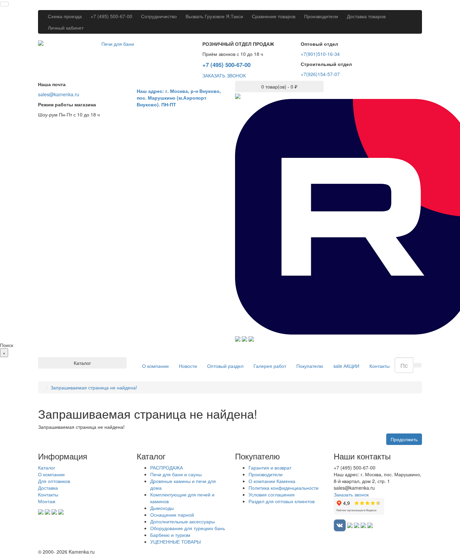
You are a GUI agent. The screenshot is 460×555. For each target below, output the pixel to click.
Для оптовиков (54, 481)
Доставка (48, 487)
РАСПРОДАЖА (166, 467)
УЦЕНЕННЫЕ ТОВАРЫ (175, 541)
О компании (155, 365)
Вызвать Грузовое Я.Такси (214, 16)
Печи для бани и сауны (176, 474)
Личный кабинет (66, 27)
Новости (188, 365)
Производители (321, 16)
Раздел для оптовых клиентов (282, 501)
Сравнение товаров (273, 16)
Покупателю (309, 365)
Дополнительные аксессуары (182, 521)
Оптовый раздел (225, 365)
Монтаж (46, 501)
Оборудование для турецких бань (187, 528)
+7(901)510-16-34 (320, 53)
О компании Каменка (272, 481)
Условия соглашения (272, 494)
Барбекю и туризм (170, 534)
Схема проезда (65, 16)
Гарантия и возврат (270, 467)
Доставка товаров (366, 16)
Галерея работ (270, 365)
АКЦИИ (346, 365)
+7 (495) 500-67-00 (111, 16)
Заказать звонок (351, 494)
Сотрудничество (159, 16)
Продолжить (404, 439)
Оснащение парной (172, 514)
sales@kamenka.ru (58, 94)
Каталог (46, 467)
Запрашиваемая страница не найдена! (94, 387)
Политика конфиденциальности (284, 487)
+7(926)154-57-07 (320, 74)
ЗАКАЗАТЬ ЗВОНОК (224, 75)
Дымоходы (162, 508)
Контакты (379, 365)
